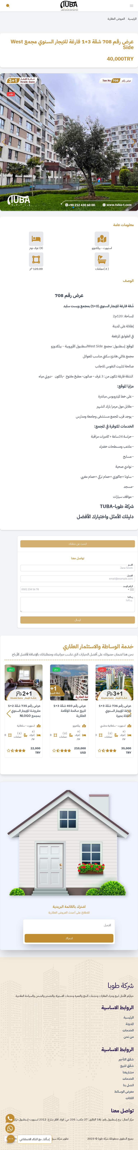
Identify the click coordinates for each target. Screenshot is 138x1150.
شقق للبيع (127, 1065)
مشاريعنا (128, 1072)
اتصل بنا (128, 1085)
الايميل (130, 575)
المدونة (130, 1023)
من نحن (129, 1036)
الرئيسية (132, 19)
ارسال (78, 620)
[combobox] (130, 589)
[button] (133, 142)
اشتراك (69, 938)
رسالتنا (130, 597)
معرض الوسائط (124, 1091)
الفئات (130, 1098)
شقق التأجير (126, 1059)
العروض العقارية (116, 19)
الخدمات (128, 1030)
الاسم (130, 564)
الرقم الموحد (128, 586)
